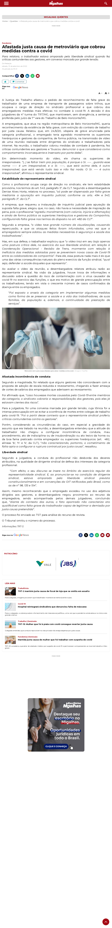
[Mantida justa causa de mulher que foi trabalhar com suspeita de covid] (11, 640)
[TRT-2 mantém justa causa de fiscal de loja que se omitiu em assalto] (11, 591)
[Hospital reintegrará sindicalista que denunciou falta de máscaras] (11, 607)
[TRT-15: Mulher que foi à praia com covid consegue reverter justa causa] (11, 624)
